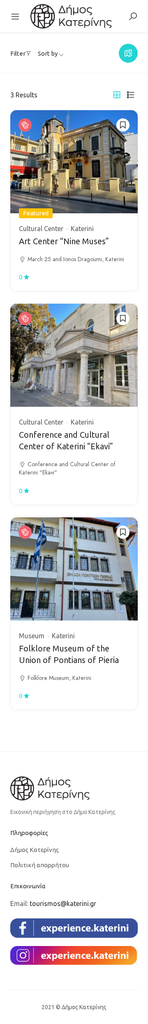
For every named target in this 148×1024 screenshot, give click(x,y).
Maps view (128, 53)
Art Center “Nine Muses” (64, 241)
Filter (17, 53)
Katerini (82, 228)
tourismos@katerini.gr (63, 903)
